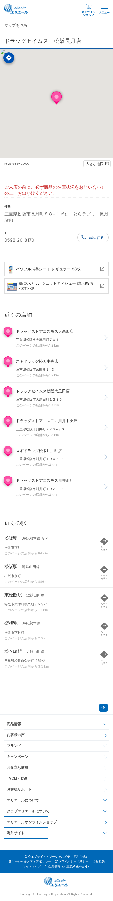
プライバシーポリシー (73, 861)
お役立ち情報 (17, 767)
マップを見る (15, 25)
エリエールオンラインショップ (32, 822)
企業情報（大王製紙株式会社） (69, 866)
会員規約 (99, 861)
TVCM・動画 (17, 778)
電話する (96, 237)
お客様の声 (16, 735)
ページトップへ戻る (103, 708)
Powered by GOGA (16, 163)
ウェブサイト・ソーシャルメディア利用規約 (58, 856)
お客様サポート (19, 789)
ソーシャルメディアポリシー (31, 861)
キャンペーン (17, 757)
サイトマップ (32, 866)
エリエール (16, 9)
